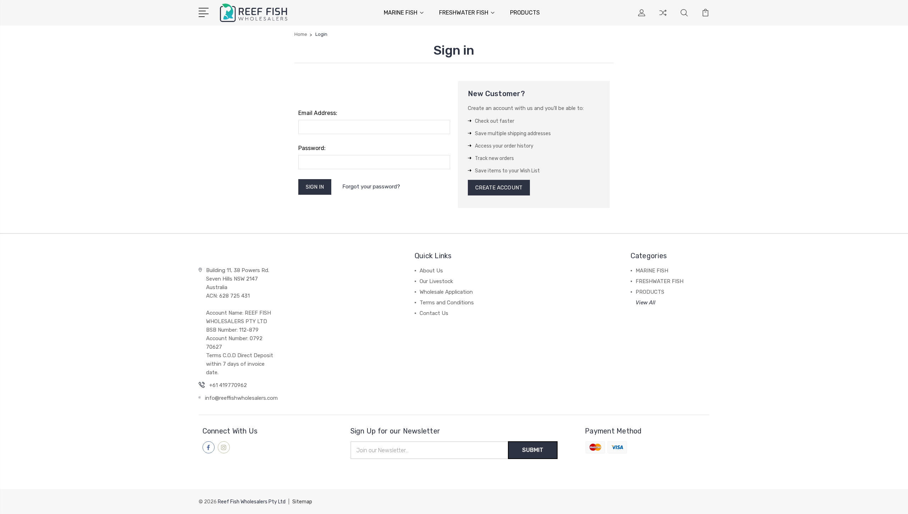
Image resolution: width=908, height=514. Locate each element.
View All (645, 302)
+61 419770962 (228, 385)
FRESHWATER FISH (463, 12)
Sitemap (302, 502)
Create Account (498, 187)
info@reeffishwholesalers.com (241, 398)
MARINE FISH (400, 12)
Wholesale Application (446, 292)
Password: (312, 148)
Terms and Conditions (447, 302)
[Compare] (663, 17)
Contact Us (434, 313)
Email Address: (317, 113)
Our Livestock (436, 281)
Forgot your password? (371, 186)
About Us (431, 270)
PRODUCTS (525, 12)
